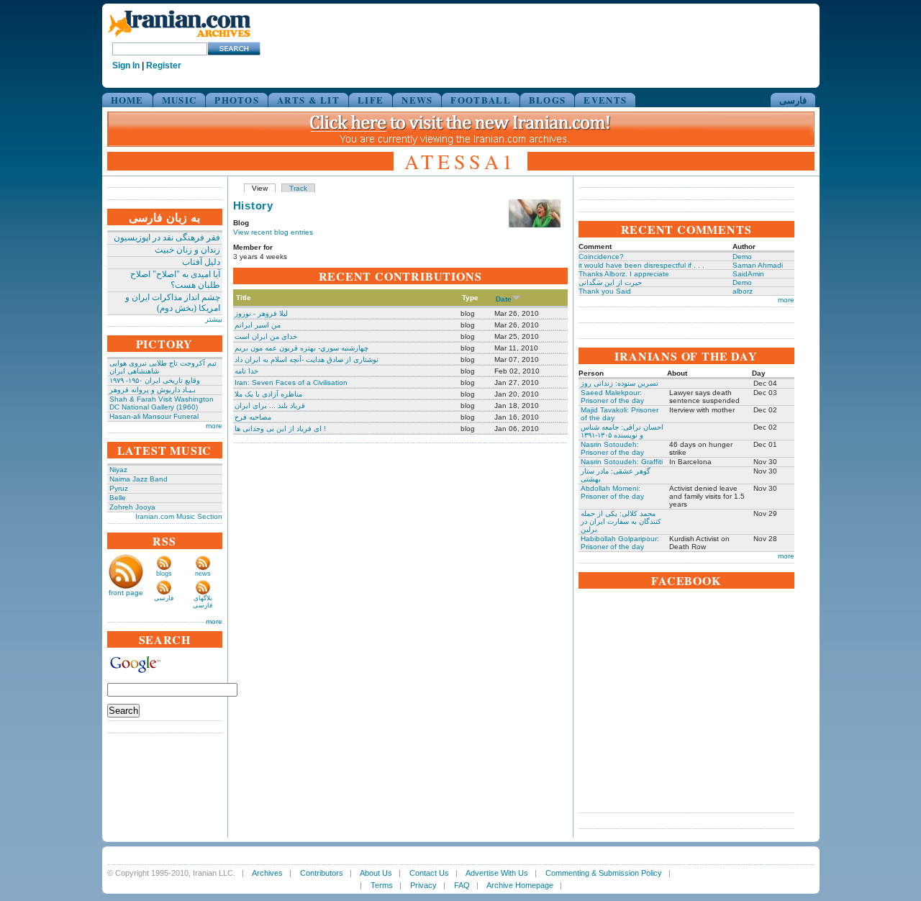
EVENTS (605, 100)
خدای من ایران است (266, 336)
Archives (267, 873)
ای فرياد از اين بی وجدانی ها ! (280, 429)
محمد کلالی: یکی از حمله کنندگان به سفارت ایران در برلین (621, 521)
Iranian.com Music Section (178, 516)
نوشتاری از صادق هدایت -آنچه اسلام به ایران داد (306, 359)
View (260, 188)
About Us (376, 873)
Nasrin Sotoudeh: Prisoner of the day (612, 448)
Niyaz (118, 470)
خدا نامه (246, 371)
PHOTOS (236, 100)
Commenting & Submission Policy (603, 873)
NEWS (416, 100)
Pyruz (118, 488)
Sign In (126, 65)
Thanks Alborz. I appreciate (624, 274)
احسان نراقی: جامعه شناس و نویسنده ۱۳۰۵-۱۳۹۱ (622, 431)
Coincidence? (601, 257)
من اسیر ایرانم (258, 325)
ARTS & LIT (308, 100)
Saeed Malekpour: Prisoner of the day (612, 396)
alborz (742, 291)
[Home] (179, 38)
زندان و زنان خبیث (187, 250)
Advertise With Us (497, 873)
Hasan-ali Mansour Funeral (154, 416)
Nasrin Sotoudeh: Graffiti (622, 462)
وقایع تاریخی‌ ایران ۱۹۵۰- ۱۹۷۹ (154, 380)
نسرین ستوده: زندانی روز (619, 383)
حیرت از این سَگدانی (610, 282)
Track (298, 188)
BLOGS (547, 100)
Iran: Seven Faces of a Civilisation (291, 382)
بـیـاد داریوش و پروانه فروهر (152, 390)
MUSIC (179, 100)
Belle (117, 498)
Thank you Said (605, 291)
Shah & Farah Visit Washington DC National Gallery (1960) (161, 403)
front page (126, 593)
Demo (742, 257)
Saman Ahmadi (757, 265)
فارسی (793, 100)
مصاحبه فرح (253, 417)
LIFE (371, 100)
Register (163, 65)
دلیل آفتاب (201, 262)
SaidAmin (748, 274)
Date (504, 299)
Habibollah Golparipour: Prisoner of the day (620, 543)
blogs (164, 573)
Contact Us (429, 873)
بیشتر (213, 319)
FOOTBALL (480, 100)
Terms (382, 885)
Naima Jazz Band (138, 479)
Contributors (321, 873)
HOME (127, 100)
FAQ (462, 885)
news (203, 573)
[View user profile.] (535, 225)
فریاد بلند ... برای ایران (270, 405)
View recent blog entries (273, 232)
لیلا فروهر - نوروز (261, 313)
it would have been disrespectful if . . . (641, 265)
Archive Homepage (519, 885)
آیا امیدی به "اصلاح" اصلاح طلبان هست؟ (175, 279)
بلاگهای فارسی (202, 601)
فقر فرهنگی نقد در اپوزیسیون (167, 237)
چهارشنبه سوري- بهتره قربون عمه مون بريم (301, 348)
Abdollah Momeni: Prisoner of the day (612, 492)
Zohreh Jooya (132, 507)
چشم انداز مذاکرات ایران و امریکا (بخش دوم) (172, 302)
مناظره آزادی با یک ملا (268, 394)
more (214, 426)
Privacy (423, 885)
